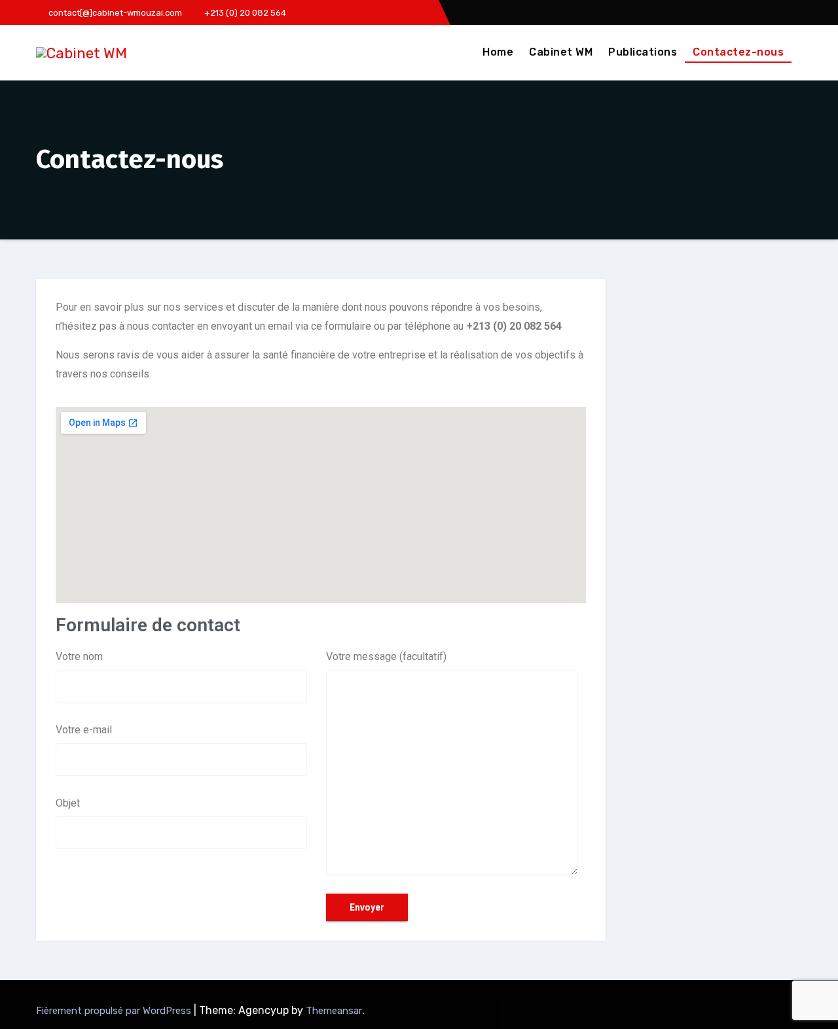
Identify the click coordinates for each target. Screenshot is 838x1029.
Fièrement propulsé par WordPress (115, 1011)
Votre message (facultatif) (386, 656)
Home (498, 52)
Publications (642, 52)
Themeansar (334, 1011)
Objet (68, 803)
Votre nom (79, 656)
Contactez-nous (738, 52)
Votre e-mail (84, 730)
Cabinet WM (560, 52)
